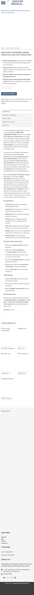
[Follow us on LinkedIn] (15, 578)
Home (2, 48)
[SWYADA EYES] (25, 362)
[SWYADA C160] (8, 362)
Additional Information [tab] (9, 115)
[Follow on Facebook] (2, 87)
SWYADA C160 (5, 373)
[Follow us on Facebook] (8, 578)
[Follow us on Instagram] (11, 578)
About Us (3, 537)
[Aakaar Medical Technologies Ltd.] (17, 3)
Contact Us (4, 543)
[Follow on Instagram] (5, 87)
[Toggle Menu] (3, 3)
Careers (3, 541)
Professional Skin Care (13, 48)
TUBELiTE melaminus (6, 398)
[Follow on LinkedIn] (8, 87)
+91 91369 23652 (7, 573)
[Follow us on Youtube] (4, 578)
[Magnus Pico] (25, 337)
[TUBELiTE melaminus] (8, 387)
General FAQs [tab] (6, 118)
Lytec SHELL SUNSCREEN (8, 348)
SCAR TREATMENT (7, 552)
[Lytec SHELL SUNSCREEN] (8, 337)
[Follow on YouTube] (11, 87)
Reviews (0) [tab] (5, 125)
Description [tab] (6, 111)
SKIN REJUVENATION (7, 555)
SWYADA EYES (21, 373)
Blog (2, 539)
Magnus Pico (21, 348)
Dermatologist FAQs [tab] (8, 122)
